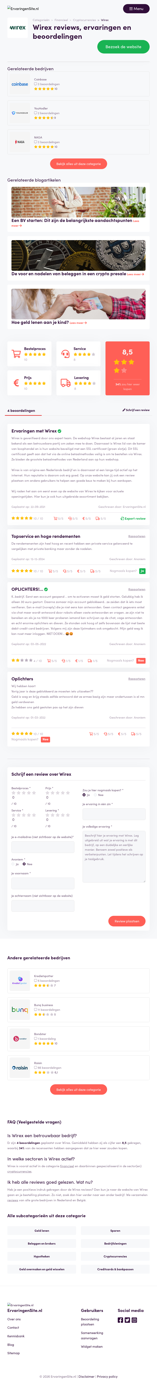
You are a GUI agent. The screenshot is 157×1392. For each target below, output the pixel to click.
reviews (12, 1200)
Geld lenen (42, 1230)
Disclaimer (86, 1376)
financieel (67, 1166)
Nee (29, 864)
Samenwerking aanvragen (92, 1335)
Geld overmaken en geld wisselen (41, 1269)
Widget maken (92, 1346)
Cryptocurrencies (84, 20)
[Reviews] (23, 8)
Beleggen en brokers (42, 1243)
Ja (17, 864)
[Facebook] (120, 1319)
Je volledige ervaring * (97, 826)
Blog (10, 1344)
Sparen (115, 1230)
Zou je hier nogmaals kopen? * (103, 790)
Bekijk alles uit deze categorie (78, 163)
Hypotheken (42, 1256)
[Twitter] (127, 1319)
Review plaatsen (127, 921)
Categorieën (41, 20)
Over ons (14, 1319)
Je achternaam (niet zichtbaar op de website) (42, 896)
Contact (13, 1327)
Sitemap (13, 1353)
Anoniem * (18, 859)
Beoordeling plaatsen (90, 1321)
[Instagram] (134, 1319)
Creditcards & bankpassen (115, 1269)
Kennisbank (16, 1336)
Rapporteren (136, 536)
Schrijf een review (137, 410)
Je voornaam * (21, 873)
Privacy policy (107, 1376)
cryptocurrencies (19, 1171)
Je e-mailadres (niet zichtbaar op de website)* (42, 837)
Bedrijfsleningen (115, 1243)
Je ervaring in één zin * (98, 804)
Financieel (61, 20)
